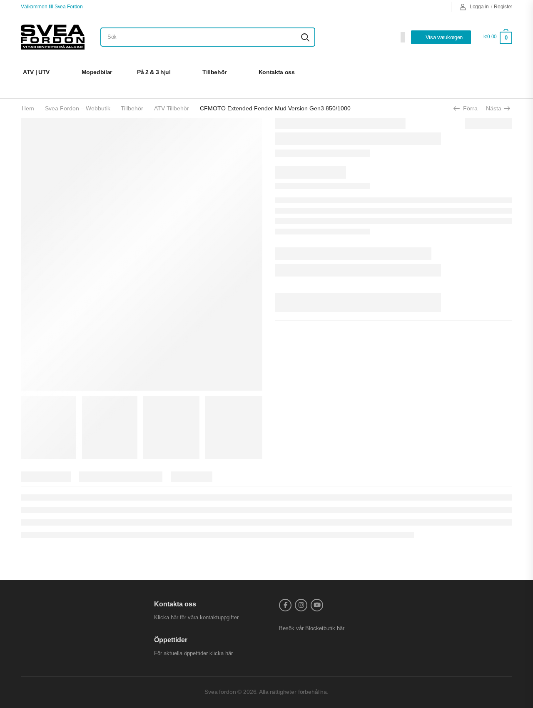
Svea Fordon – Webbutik (77, 108)
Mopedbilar (97, 72)
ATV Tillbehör (171, 108)
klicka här (221, 653)
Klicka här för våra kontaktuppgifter (196, 617)
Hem (28, 108)
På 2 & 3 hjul (153, 72)
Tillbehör (214, 72)
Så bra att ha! (482, 72)
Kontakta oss (277, 72)
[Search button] (305, 37)
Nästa (496, 108)
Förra (467, 108)
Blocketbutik (320, 628)
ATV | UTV (36, 72)
